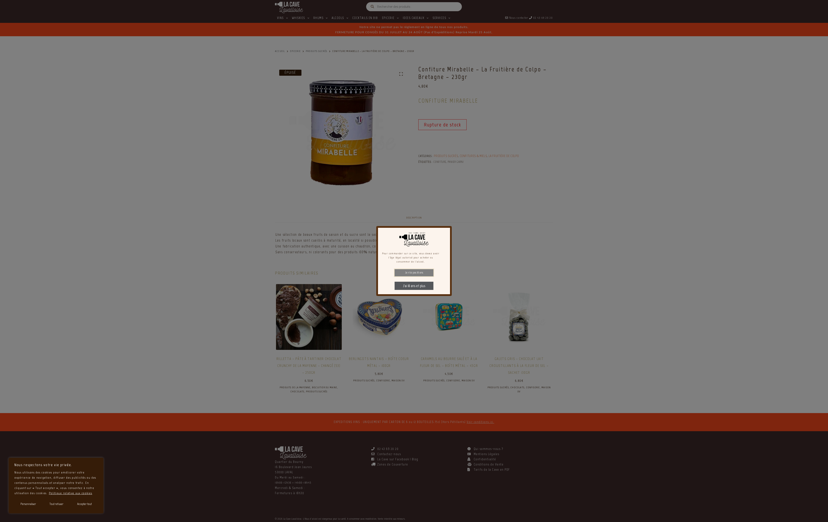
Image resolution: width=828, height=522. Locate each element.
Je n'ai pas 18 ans (414, 272)
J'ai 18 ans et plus (414, 285)
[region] (56, 485)
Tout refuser (56, 504)
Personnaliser (28, 504)
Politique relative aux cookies (70, 493)
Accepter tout (84, 504)
